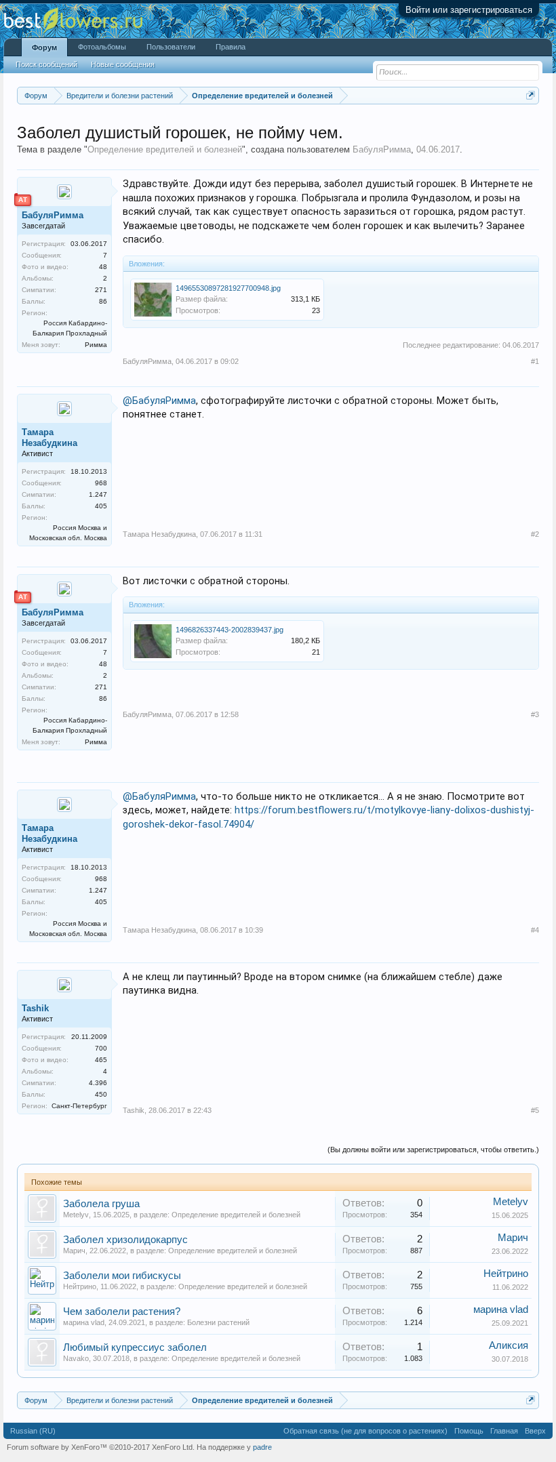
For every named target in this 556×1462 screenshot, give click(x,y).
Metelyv (76, 1215)
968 (101, 483)
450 (101, 1094)
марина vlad (83, 1322)
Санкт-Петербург (79, 1106)
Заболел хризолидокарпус (125, 1239)
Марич (74, 1250)
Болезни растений (218, 1322)
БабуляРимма (382, 149)
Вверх (535, 1431)
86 (103, 301)
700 (101, 1048)
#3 (535, 714)
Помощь (468, 1431)
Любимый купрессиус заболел (135, 1347)
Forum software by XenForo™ (101, 1447)
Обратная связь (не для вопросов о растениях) (365, 1431)
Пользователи (170, 47)
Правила (230, 47)
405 (101, 506)
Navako (76, 1358)
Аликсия (508, 1345)
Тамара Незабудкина (49, 437)
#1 (535, 361)
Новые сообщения (123, 64)
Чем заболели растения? (121, 1311)
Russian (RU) (33, 1431)
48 (103, 266)
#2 (535, 534)
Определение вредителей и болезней (164, 149)
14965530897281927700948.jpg (228, 288)
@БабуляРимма (159, 400)
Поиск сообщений (46, 64)
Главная (504, 1431)
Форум (44, 47)
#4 (535, 930)
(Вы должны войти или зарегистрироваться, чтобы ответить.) (433, 1149)
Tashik (35, 1008)
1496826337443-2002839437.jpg (229, 630)
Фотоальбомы (102, 47)
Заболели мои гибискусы (122, 1275)
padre (262, 1447)
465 (101, 1059)
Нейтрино (79, 1286)
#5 (535, 1110)
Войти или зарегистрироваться (468, 10)
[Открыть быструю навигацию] (530, 95)
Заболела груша (101, 1203)
